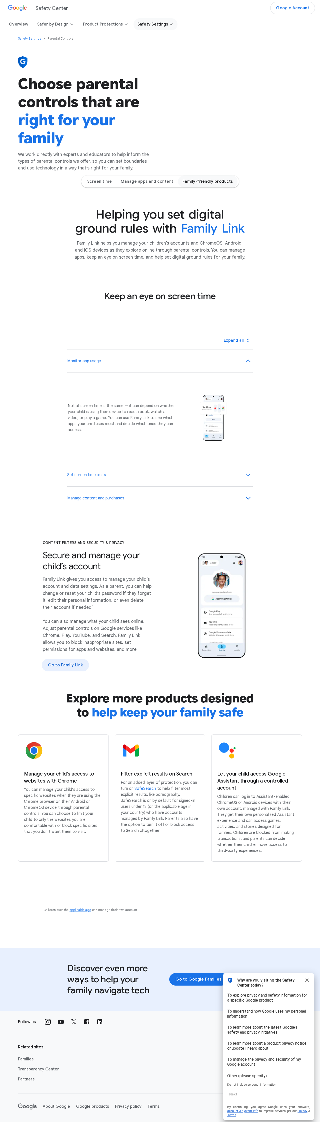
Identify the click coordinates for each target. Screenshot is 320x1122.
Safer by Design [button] (52, 24)
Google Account (292, 8)
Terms (154, 1106)
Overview (18, 24)
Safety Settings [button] (153, 24)
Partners (26, 1079)
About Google (56, 1106)
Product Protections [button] (103, 24)
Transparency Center (38, 1069)
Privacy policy (128, 1106)
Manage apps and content (147, 181)
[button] (159, 360)
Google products (92, 1106)
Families (26, 1059)
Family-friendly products (207, 181)
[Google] (27, 1106)
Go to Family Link (65, 665)
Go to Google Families (199, 979)
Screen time (99, 181)
